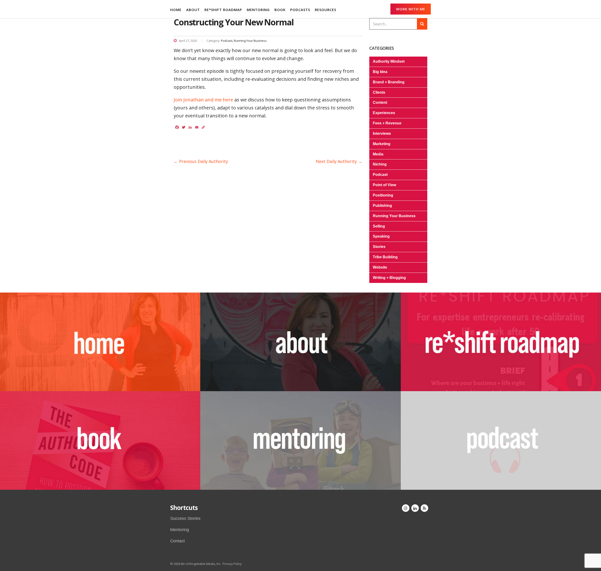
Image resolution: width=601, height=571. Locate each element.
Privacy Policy (232, 564)
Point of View (384, 185)
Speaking (381, 236)
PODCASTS (300, 9)
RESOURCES (325, 9)
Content (380, 102)
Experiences (384, 113)
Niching (380, 164)
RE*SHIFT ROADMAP (223, 9)
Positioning (383, 195)
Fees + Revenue (387, 123)
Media (378, 154)
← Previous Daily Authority (201, 161)
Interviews (382, 133)
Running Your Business (394, 216)
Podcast (380, 175)
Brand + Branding (389, 82)
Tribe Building (385, 257)
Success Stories (185, 518)
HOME (175, 9)
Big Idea (380, 72)
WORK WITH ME (410, 9)
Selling (379, 226)
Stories (379, 247)
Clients (379, 92)
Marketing (381, 144)
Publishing (382, 206)
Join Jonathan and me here (203, 99)
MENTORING (258, 9)
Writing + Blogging (389, 278)
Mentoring (179, 529)
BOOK (279, 9)
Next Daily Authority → (339, 161)
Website (380, 267)
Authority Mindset (389, 61)
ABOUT (193, 9)
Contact (177, 541)
